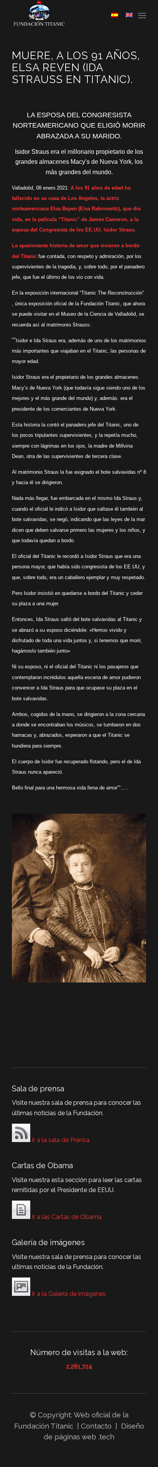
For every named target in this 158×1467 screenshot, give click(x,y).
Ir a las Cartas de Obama (66, 1217)
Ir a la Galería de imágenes (68, 1293)
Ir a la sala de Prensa (59, 1140)
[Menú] (142, 15)
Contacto (97, 1426)
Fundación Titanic (43, 1426)
